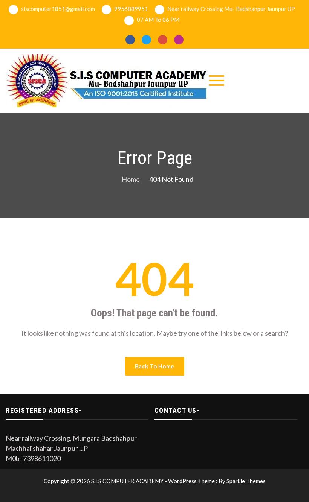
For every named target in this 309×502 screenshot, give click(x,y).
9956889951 (130, 8)
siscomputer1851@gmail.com (57, 8)
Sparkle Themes (246, 481)
